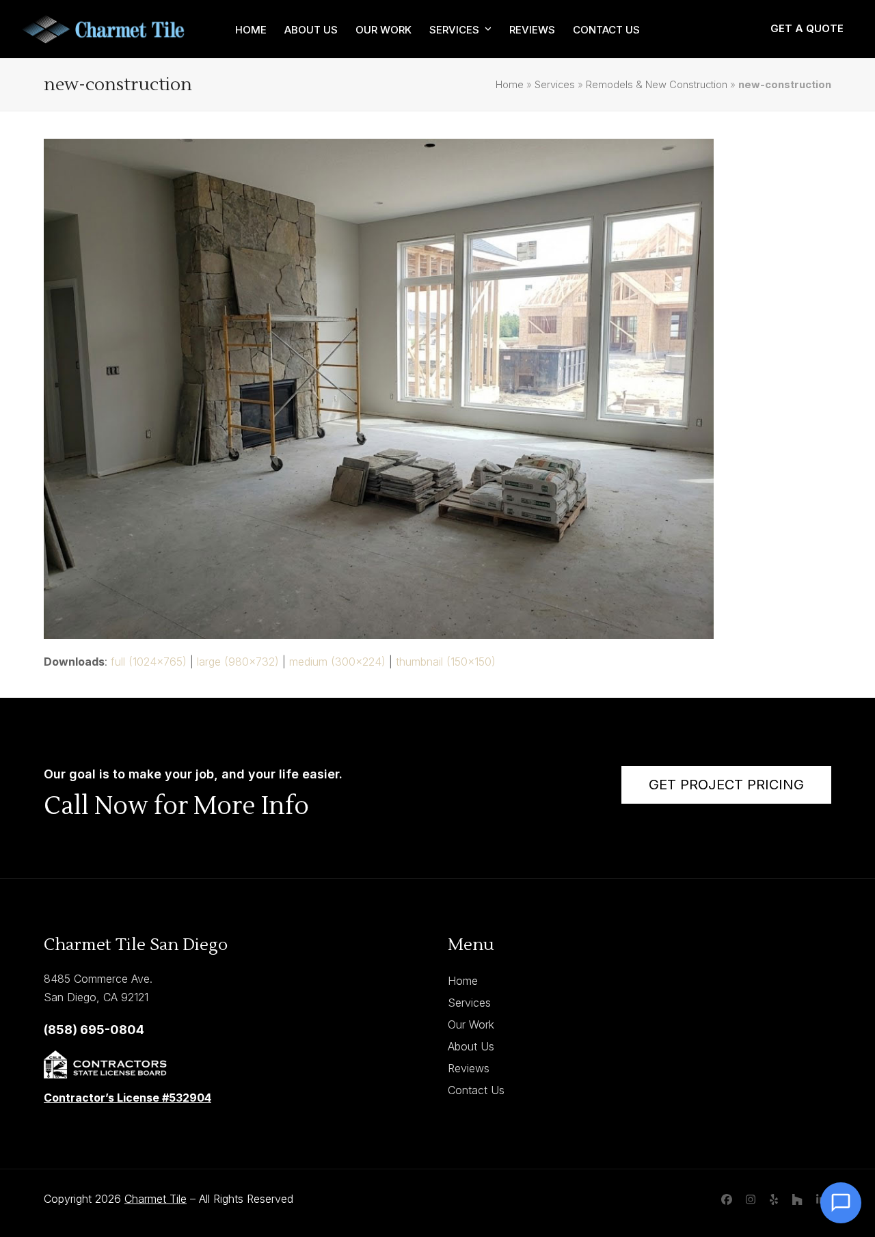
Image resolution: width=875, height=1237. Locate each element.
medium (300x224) (337, 661)
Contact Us (476, 1090)
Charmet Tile (155, 1199)
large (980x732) (238, 661)
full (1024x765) (149, 661)
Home (510, 85)
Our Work (471, 1024)
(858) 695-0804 (94, 1029)
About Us (471, 1046)
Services (555, 85)
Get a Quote (807, 28)
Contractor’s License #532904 (127, 1097)
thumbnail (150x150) (446, 661)
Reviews (468, 1068)
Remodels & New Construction (656, 85)
